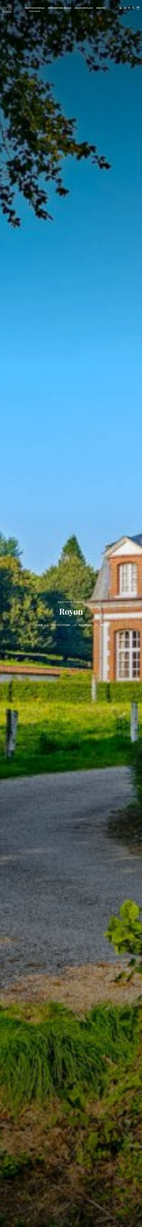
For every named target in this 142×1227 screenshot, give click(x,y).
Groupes (100, 8)
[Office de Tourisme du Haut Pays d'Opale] (8, 8)
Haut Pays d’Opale (35, 8)
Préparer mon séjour (59, 8)
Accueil (38, 624)
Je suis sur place (84, 8)
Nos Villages (85, 624)
